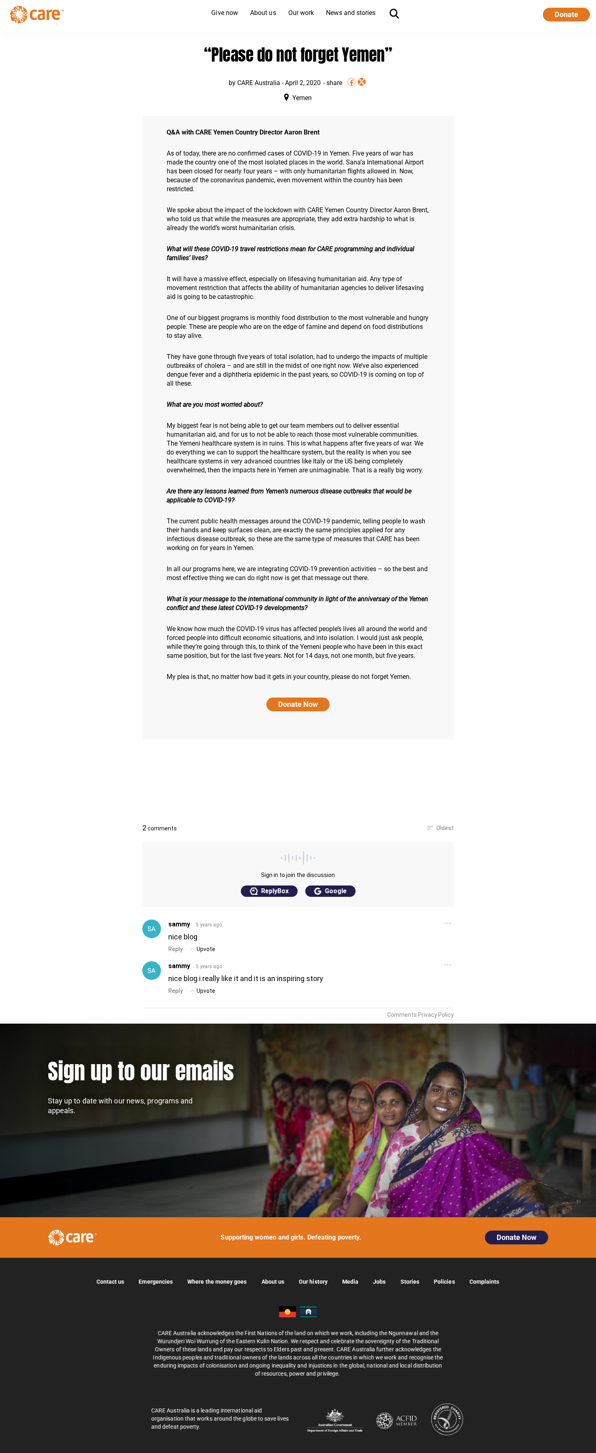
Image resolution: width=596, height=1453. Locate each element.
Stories (410, 1281)
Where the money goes (217, 1281)
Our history (313, 1281)
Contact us (110, 1281)
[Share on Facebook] (351, 82)
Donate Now (298, 704)
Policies (444, 1281)
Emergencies (156, 1281)
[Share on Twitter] (362, 82)
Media (350, 1281)
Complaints (485, 1281)
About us (273, 1281)
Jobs (379, 1281)
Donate (566, 14)
